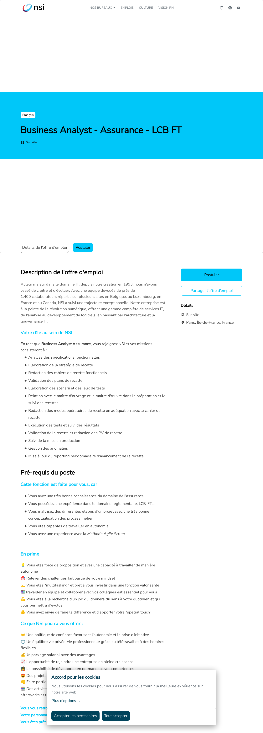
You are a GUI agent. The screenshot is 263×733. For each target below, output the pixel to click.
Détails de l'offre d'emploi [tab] (44, 247)
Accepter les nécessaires (75, 715)
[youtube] (238, 8)
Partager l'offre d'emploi (211, 290)
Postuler (211, 274)
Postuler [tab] (83, 247)
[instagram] (230, 8)
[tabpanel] (131, 500)
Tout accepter (115, 715)
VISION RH (166, 8)
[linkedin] (221, 8)
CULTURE (146, 8)
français (28, 115)
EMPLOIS (127, 8)
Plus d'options (63, 700)
